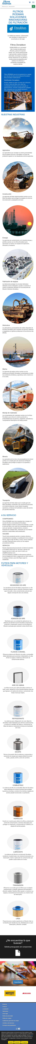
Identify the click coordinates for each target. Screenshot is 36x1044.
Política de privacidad (8, 1016)
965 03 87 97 (19, 967)
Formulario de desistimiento (9, 1025)
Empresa (5, 1004)
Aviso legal (5, 1013)
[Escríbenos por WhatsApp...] (17, 973)
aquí (32, 1035)
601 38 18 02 (19, 965)
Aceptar (11, 1042)
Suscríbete (18, 982)
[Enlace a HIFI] (27, 993)
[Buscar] (33, 6)
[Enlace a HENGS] (10, 993)
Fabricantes (5, 1011)
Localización (5, 1009)
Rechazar (17, 1042)
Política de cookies (7, 1018)
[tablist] (18, 993)
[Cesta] (29, 2)
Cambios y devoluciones (8, 1023)
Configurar (24, 1042)
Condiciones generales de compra (11, 1020)
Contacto (5, 1006)
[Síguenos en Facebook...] (19, 973)
